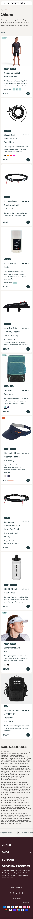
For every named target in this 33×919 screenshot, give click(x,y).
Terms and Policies (16, 898)
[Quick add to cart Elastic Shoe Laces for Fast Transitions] (28, 159)
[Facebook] (11, 893)
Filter (5, 33)
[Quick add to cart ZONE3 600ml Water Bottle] (28, 606)
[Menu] (5, 3)
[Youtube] (16, 893)
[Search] (8, 3)
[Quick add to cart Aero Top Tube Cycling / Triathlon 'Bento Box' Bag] (28, 349)
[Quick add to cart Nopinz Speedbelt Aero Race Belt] (28, 93)
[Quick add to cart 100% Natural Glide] (28, 286)
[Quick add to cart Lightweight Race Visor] (28, 669)
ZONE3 (28, 902)
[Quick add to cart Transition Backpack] (28, 411)
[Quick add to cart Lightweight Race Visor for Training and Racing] (28, 480)
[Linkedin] (22, 893)
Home (3, 10)
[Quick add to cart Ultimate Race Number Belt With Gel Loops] (28, 222)
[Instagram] (14, 893)
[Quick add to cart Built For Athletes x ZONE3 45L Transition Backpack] (28, 735)
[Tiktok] (19, 893)
